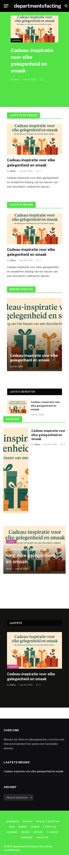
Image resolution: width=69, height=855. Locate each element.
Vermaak (27, 837)
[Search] (66, 6)
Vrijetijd (42, 837)
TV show (52, 832)
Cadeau (16, 40)
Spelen (38, 832)
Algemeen (12, 821)
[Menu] (6, 6)
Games (22, 826)
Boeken (28, 821)
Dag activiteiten (47, 821)
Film (12, 826)
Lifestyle (49, 826)
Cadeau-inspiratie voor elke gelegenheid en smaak (34, 357)
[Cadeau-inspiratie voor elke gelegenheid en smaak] (34, 29)
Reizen (25, 832)
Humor (35, 826)
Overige (12, 832)
